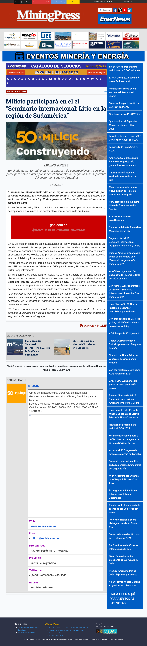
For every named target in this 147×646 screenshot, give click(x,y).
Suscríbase (22, 630)
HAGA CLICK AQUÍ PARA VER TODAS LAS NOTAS (122, 598)
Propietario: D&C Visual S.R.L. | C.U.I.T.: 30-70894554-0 (68, 628)
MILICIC (33, 386)
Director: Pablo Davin (56, 635)
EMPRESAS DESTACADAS (56, 72)
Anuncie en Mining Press (26, 632)
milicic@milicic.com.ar (45, 538)
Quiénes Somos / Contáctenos (28, 627)
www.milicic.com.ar (43, 526)
